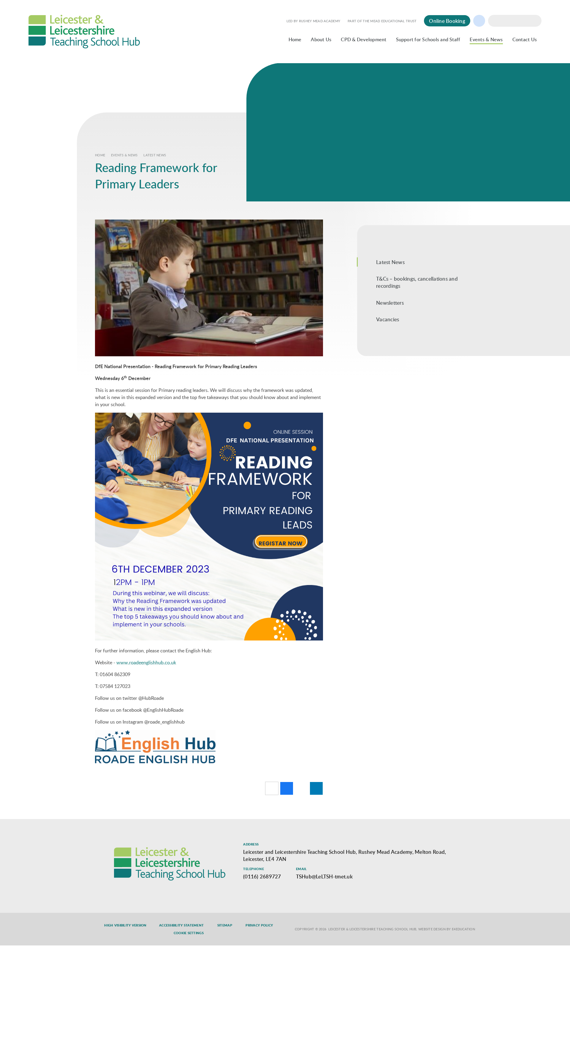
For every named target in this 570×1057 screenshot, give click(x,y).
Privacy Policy (259, 925)
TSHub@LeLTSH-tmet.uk (324, 876)
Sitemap (224, 925)
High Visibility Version (125, 925)
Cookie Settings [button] (189, 933)
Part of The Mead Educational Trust (382, 21)
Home (100, 155)
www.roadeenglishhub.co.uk (146, 662)
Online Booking (447, 20)
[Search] (536, 21)
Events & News (124, 155)
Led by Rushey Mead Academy (313, 21)
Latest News (154, 155)
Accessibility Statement (181, 925)
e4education (463, 929)
